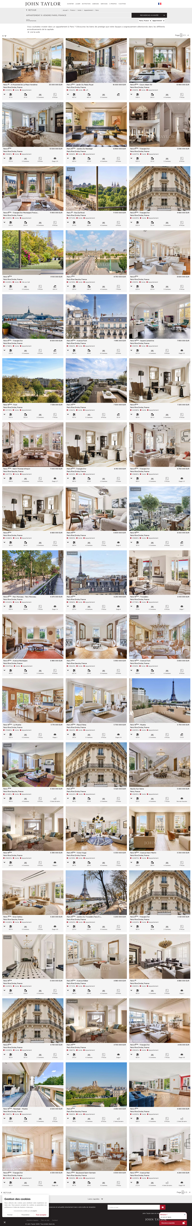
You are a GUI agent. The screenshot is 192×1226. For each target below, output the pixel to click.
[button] (4, 1222)
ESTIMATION (86, 3)
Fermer (10, 1215)
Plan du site (45, 1220)
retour (32, 10)
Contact (55, 1220)
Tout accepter (41, 1215)
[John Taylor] (42, 4)
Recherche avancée (149, 15)
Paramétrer (26, 1215)
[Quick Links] (102, 1199)
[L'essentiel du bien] (4, 94)
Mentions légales (32, 1220)
